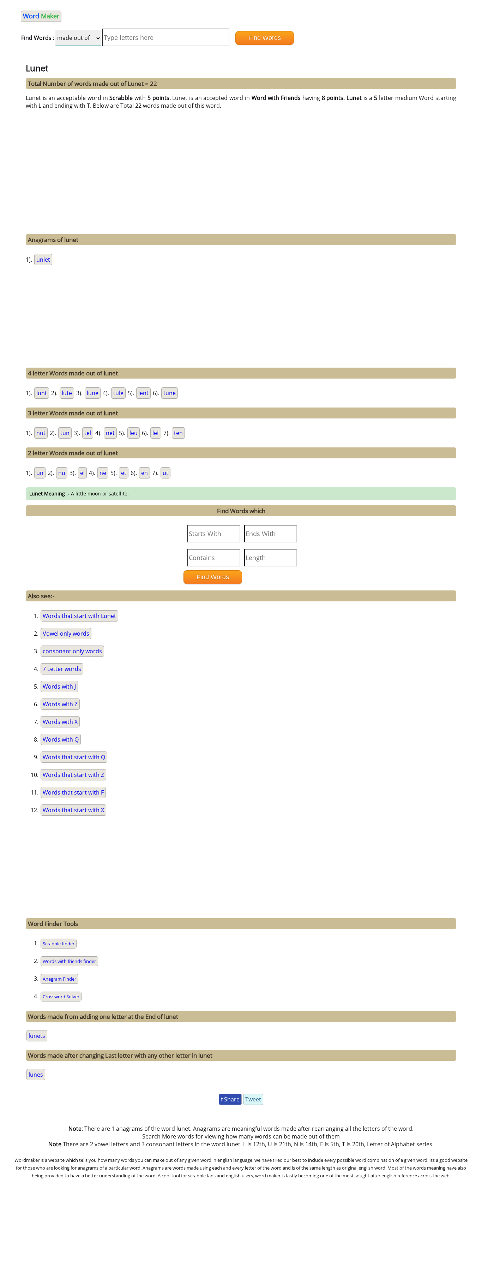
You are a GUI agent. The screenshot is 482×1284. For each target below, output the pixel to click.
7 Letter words (62, 669)
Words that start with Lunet (79, 616)
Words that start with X (73, 810)
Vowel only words (66, 633)
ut (165, 473)
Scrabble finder (58, 943)
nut (41, 433)
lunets (37, 1036)
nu (61, 473)
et (123, 473)
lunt (41, 393)
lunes (36, 1074)
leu (133, 433)
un (39, 473)
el (82, 473)
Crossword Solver (61, 996)
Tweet (253, 1099)
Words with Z (60, 704)
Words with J (59, 686)
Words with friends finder (69, 961)
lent (143, 393)
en (144, 473)
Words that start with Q (74, 757)
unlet (43, 259)
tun (65, 433)
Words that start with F (73, 792)
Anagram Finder (59, 979)
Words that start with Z (73, 775)
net (110, 433)
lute (67, 393)
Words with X (60, 722)
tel (87, 433)
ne (103, 473)
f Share (230, 1099)
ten (178, 433)
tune (169, 393)
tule (118, 393)
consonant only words (72, 651)
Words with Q (61, 739)
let (155, 433)
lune (92, 393)
